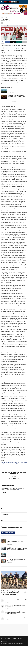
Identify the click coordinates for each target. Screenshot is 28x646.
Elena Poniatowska (9, 22)
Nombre (3, 508)
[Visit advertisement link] (14, 11)
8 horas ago (10, 556)
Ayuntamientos (8, 638)
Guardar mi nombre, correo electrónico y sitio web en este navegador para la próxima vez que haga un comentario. (13, 528)
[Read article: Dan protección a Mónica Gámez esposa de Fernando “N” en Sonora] (3, 561)
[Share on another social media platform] (24, 42)
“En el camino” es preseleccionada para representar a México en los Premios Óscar (16, 96)
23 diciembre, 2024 (18, 22)
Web (2, 520)
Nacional (20, 638)
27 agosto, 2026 (11, 92)
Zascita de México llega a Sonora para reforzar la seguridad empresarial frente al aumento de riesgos (11, 592)
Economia (10, 640)
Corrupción (16, 640)
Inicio (2, 638)
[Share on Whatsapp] (19, 42)
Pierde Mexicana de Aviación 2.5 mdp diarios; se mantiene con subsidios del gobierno (16, 554)
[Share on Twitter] (13, 42)
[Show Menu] (1, 2)
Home (2, 17)
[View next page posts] (15, 102)
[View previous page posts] (13, 102)
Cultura (5, 17)
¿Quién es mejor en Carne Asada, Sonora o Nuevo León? (15, 617)
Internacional (3, 640)
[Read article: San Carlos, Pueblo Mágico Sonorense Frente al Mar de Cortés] (4, 91)
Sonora (14, 638)
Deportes (22, 640)
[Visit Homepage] (11, 2)
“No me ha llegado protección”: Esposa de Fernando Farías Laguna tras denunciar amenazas (15, 541)
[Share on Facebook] (7, 42)
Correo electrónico (5, 514)
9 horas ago (10, 562)
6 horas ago (10, 551)
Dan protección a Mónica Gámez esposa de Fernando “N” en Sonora (16, 560)
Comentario (4, 492)
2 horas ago (10, 544)
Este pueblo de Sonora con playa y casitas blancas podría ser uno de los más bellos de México (15, 606)
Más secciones (4, 641)
